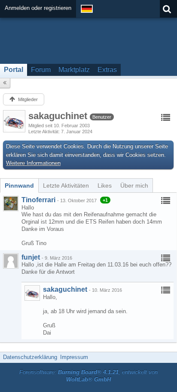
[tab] (19, 185)
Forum (41, 69)
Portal (13, 69)
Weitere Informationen (33, 163)
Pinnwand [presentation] (19, 185)
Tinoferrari (38, 199)
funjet (30, 257)
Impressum (74, 357)
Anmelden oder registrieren (38, 8)
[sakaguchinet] (32, 293)
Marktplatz (74, 69)
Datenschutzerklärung (30, 357)
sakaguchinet (65, 289)
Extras (107, 69)
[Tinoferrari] (10, 203)
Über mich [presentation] (134, 185)
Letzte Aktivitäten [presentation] (66, 185)
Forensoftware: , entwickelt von (88, 376)
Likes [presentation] (105, 185)
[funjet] (10, 261)
